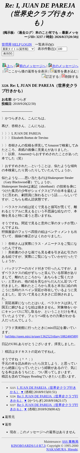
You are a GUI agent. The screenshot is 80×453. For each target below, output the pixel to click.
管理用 (6, 44)
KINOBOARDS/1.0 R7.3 (28, 445)
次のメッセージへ (65, 66)
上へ (10, 66)
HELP (16, 44)
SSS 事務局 (70, 441)
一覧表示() (44, 44)
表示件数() (46, 48)
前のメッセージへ (32, 66)
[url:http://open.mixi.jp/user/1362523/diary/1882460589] (41, 336)
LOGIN (26, 44)
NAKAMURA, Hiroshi (62, 449)
